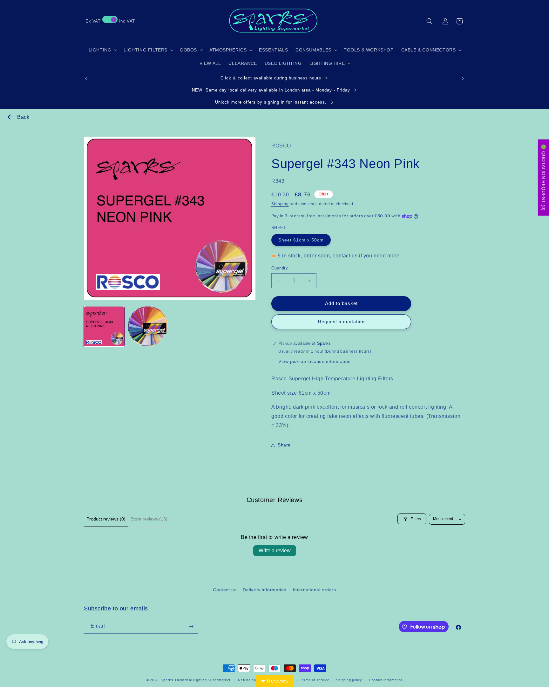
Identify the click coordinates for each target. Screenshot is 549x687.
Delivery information (265, 589)
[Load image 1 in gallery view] (104, 326)
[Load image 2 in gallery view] (148, 326)
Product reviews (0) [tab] (105, 518)
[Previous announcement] (86, 78)
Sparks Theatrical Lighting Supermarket (195, 680)
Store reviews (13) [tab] (149, 518)
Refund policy (250, 680)
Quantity (279, 268)
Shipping (280, 204)
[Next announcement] (463, 78)
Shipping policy (349, 680)
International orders (314, 589)
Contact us (224, 589)
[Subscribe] (191, 626)
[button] (430, 21)
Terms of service (314, 680)
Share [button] (284, 444)
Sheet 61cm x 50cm (301, 239)
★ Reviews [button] (274, 681)
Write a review (275, 550)
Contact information (386, 680)
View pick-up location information (314, 361)
